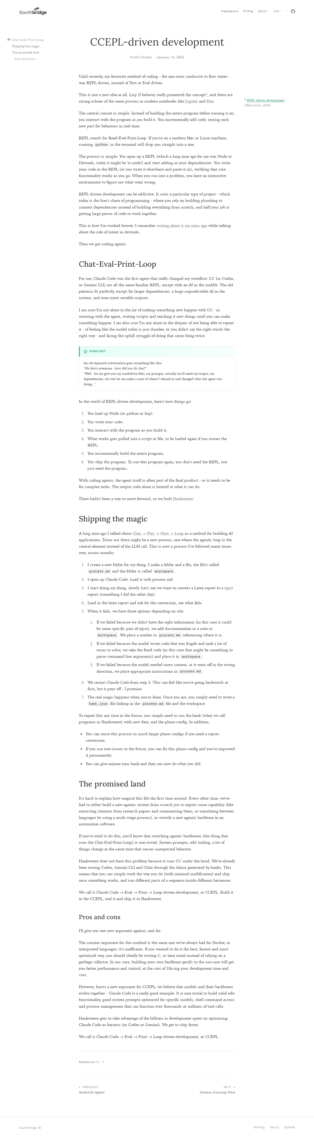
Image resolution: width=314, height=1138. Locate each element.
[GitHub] (293, 11)
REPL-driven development (266, 100)
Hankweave (183, 498)
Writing (259, 1127)
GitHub (289, 1127)
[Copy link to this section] (71, 264)
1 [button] (206, 93)
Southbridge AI (30, 1128)
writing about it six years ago (182, 225)
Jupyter (191, 101)
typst (228, 587)
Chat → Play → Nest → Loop (158, 533)
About (274, 1127)
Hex (210, 101)
